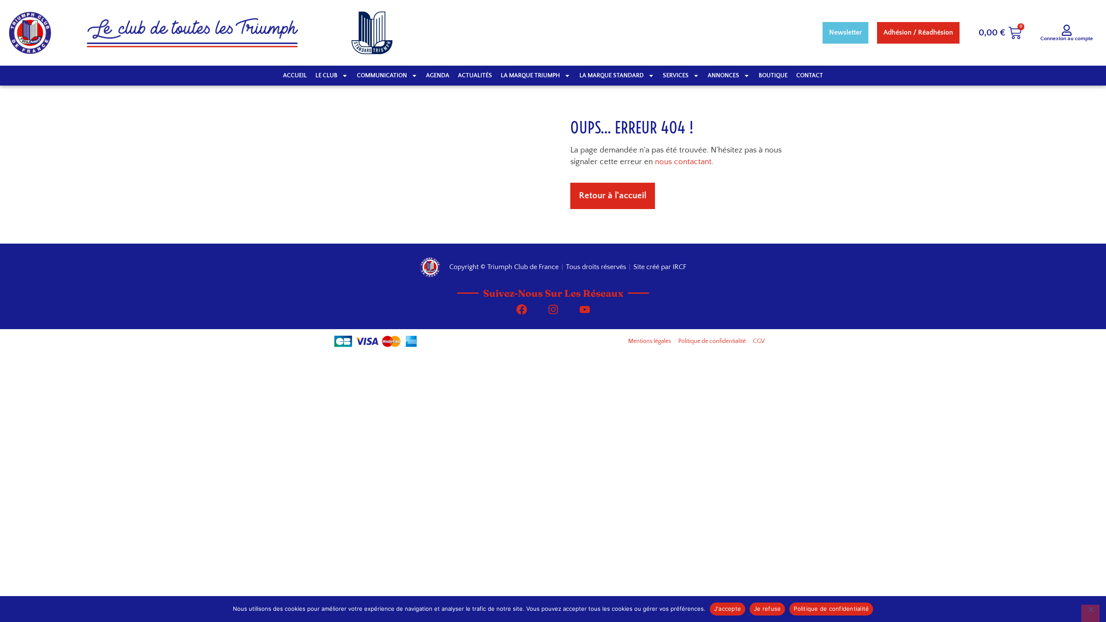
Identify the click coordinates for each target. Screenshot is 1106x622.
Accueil (295, 75)
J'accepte (727, 608)
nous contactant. (684, 161)
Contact (809, 75)
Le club (326, 75)
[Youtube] (584, 310)
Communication (382, 75)
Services (676, 75)
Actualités (475, 75)
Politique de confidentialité (831, 608)
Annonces (723, 75)
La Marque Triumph (530, 75)
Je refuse (767, 608)
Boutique (773, 75)
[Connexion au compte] (1066, 30)
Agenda (437, 75)
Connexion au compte (1066, 38)
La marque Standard (611, 75)
